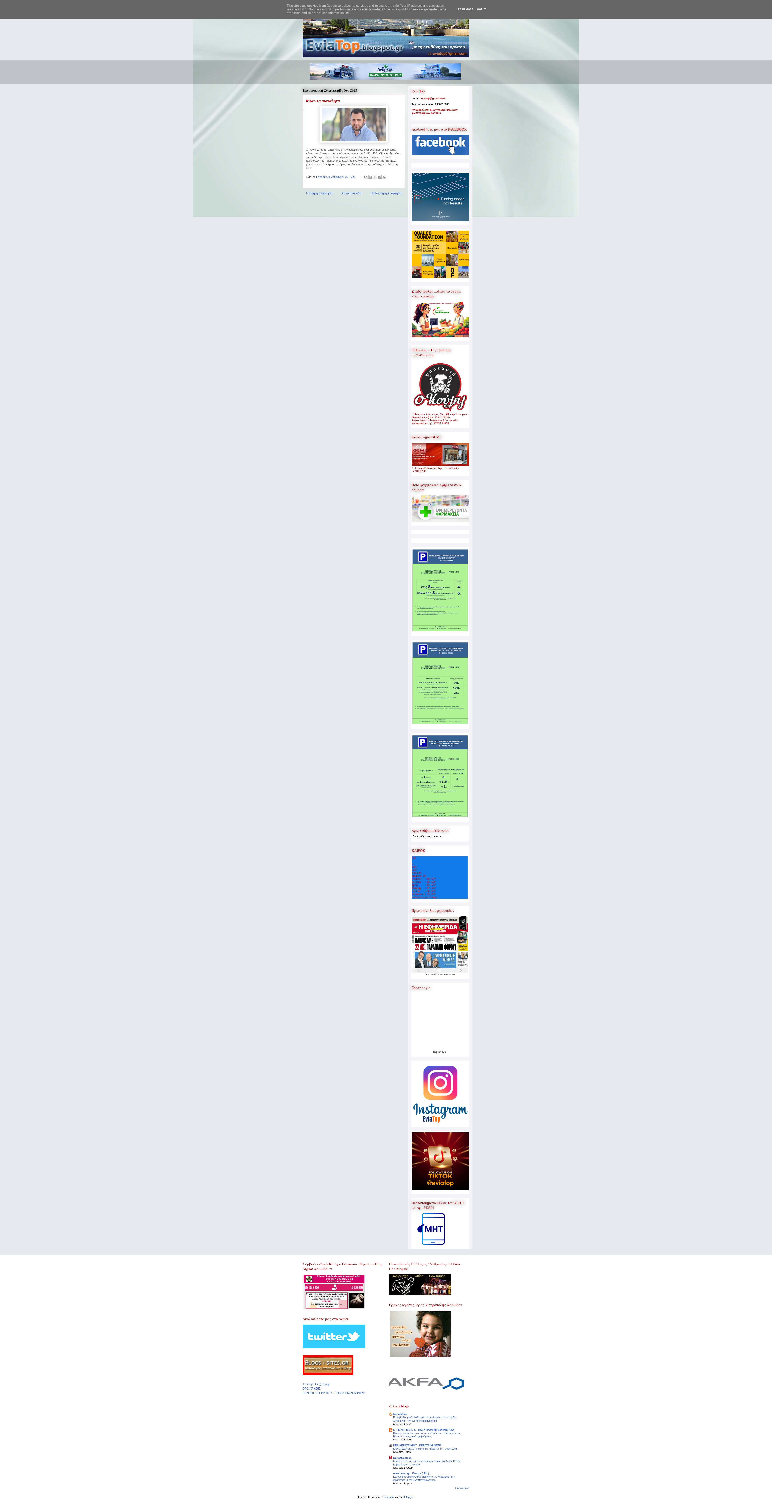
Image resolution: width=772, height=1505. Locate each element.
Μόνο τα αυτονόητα (323, 101)
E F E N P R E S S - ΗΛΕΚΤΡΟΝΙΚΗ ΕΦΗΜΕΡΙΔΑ (423, 1429)
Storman (389, 1497)
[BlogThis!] (370, 177)
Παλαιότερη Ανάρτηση (386, 193)
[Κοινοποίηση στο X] (375, 177)
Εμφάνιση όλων (462, 1488)
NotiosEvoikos (402, 1457)
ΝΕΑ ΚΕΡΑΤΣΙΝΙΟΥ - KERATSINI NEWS (417, 1445)
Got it (481, 9)
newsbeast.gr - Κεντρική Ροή (411, 1473)
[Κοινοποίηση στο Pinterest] (384, 177)
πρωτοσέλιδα (433, 974)
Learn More (464, 9)
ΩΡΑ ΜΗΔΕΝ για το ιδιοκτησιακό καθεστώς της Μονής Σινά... (426, 1448)
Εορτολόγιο (439, 1051)
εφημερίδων (449, 974)
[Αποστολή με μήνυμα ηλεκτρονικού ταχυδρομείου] (366, 177)
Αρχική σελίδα (351, 193)
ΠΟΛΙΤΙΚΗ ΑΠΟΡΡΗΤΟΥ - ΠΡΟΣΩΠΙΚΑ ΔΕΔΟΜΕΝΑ (334, 1393)
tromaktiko (400, 1414)
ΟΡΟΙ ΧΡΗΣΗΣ (311, 1388)
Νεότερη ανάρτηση (319, 193)
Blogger (408, 1497)
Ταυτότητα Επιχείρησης (316, 1384)
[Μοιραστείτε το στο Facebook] (380, 177)
